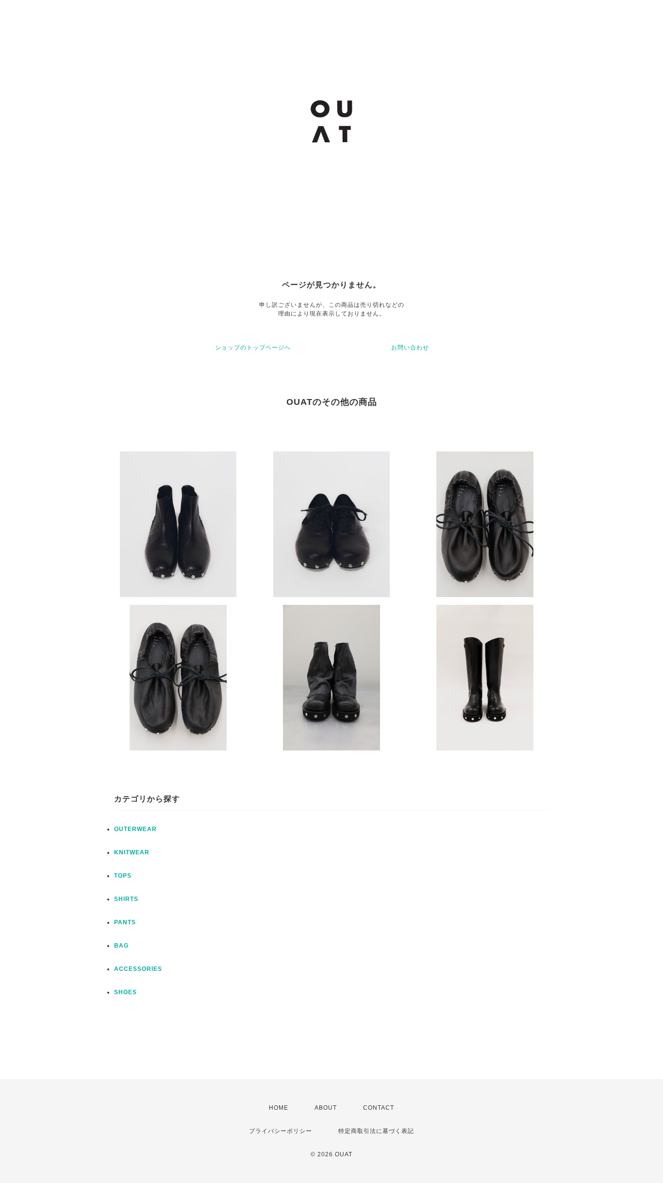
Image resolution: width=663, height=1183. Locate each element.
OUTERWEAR (135, 829)
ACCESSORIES (138, 969)
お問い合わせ (410, 347)
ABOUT (326, 1107)
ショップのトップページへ (253, 347)
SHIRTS (126, 899)
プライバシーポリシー (280, 1131)
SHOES (125, 992)
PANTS (125, 922)
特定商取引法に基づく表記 (376, 1131)
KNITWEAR (131, 852)
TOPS (123, 875)
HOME (278, 1107)
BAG (121, 945)
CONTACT (378, 1107)
